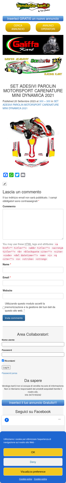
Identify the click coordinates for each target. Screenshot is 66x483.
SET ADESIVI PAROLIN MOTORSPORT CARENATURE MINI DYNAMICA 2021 (31, 104)
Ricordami (9, 360)
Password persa (9, 373)
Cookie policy (25, 478)
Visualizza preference (33, 471)
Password (7, 350)
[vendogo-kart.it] (33, 6)
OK (33, 452)
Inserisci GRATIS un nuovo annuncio (33, 18)
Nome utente (8, 339)
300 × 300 (45, 101)
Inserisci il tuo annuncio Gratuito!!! (33, 402)
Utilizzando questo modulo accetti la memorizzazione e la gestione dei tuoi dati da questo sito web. (30, 307)
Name (7, 264)
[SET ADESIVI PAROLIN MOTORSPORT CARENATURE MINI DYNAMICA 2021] (33, 143)
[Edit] (5, 184)
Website (7, 290)
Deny (33, 462)
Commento (9, 206)
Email (7, 277)
